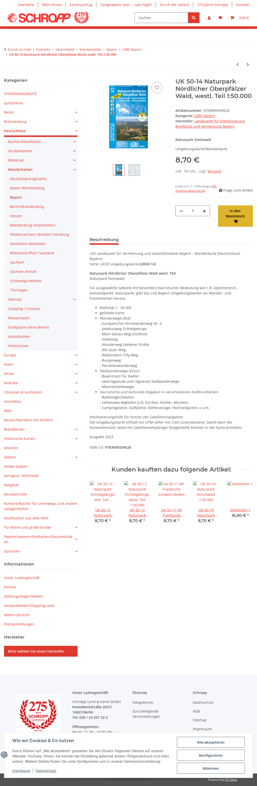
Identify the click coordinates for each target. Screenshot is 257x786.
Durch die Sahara (174, 4)
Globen (10, 457)
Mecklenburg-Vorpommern (32, 225)
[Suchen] (194, 17)
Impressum (21, 770)
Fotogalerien (143, 702)
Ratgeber (11, 485)
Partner (10, 587)
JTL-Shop (231, 779)
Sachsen (17, 262)
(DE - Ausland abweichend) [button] (196, 188)
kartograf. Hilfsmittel (21, 475)
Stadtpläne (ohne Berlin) (28, 327)
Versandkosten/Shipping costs (29, 605)
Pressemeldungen (19, 624)
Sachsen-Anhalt (23, 271)
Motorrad (16, 160)
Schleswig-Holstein (26, 280)
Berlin (9, 112)
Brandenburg (15, 121)
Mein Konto (51, 4)
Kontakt (242, 4)
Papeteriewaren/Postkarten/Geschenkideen (38, 539)
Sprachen (12, 551)
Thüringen (19, 290)
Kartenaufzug (81, 4)
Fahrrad (14, 299)
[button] (209, 17)
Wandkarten (14, 429)
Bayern (16, 197)
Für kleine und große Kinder (27, 527)
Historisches (18, 345)
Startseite (26, 4)
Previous (98, 505)
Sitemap (200, 720)
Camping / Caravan (24, 308)
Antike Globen (16, 466)
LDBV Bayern (204, 115)
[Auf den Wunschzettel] (156, 87)
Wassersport (18, 318)
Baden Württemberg (27, 188)
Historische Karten (19, 438)
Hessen (16, 215)
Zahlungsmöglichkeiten (23, 596)
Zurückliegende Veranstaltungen (146, 714)
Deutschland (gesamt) (28, 178)
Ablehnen (211, 768)
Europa (10, 355)
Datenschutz (46, 770)
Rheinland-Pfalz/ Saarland (32, 253)
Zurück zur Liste (19, 49)
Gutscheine (13, 103)
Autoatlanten (19, 336)
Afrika (9, 373)
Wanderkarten (20, 169)
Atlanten (11, 447)
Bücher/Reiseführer (24, 141)
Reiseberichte (15, 494)
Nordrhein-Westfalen (28, 243)
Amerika (11, 382)
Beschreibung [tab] (104, 239)
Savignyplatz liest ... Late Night (126, 4)
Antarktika (12, 401)
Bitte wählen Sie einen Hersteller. (36, 651)
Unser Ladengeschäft (22, 577)
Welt (8, 410)
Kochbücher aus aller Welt (26, 518)
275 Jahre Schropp (212, 4)
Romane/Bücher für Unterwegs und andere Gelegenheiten (40, 506)
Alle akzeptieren (211, 742)
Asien (8, 364)
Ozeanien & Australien (23, 392)
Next (245, 505)
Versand (214, 171)
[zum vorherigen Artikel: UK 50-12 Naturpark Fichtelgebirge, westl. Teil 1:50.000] (237, 64)
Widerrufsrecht (17, 614)
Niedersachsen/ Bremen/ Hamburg (39, 234)
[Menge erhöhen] (204, 211)
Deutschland (15, 130)
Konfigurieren (211, 755)
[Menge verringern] (181, 211)
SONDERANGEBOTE (20, 93)
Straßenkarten (20, 150)
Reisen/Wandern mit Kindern (28, 420)
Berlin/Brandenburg (27, 206)
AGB (196, 711)
